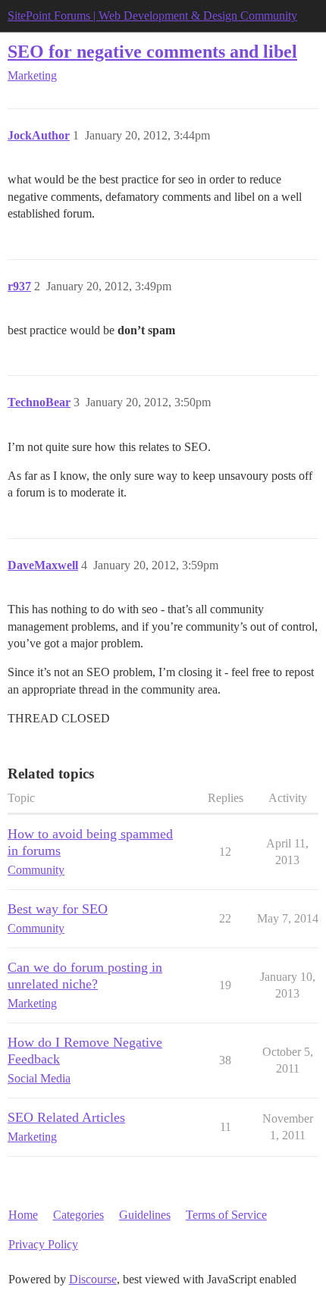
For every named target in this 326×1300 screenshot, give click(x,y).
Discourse (93, 1279)
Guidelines (145, 1214)
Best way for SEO (58, 908)
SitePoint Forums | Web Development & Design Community (152, 15)
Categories (78, 1214)
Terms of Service (226, 1214)
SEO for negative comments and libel (152, 51)
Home (23, 1214)
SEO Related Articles (66, 1117)
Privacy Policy (43, 1244)
